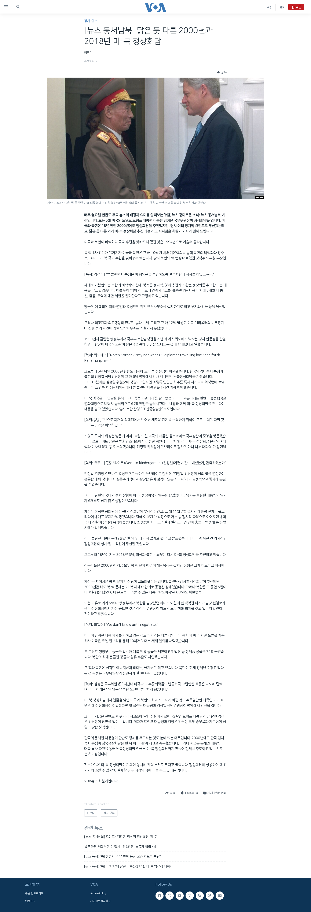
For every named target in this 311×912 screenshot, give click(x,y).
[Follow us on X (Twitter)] (169, 895)
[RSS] (200, 895)
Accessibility (98, 893)
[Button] (222, 72)
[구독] (220, 895)
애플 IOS (30, 901)
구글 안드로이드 (34, 893)
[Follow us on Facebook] (160, 895)
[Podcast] (210, 895)
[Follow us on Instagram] (190, 895)
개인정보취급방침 (100, 901)
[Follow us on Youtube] (180, 895)
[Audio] (269, 7)
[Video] (282, 7)
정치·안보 (90, 21)
